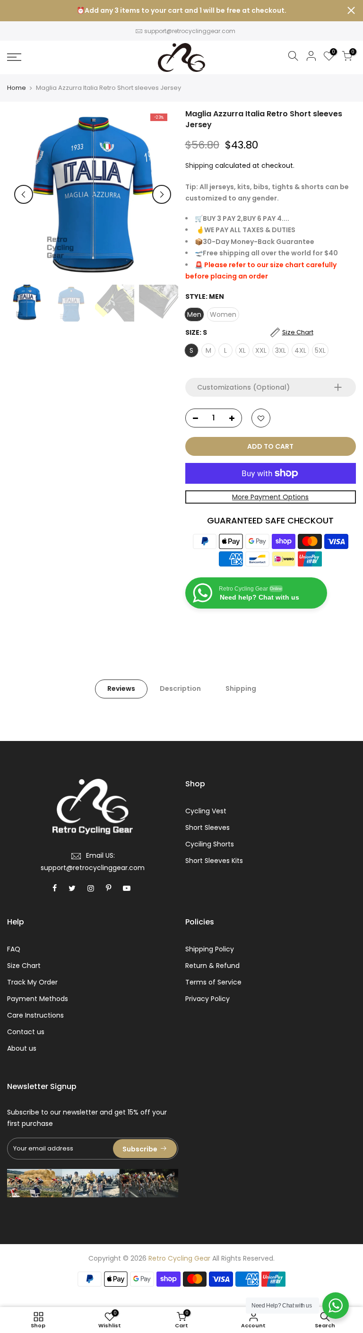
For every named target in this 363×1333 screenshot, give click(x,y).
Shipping (199, 165)
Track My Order (32, 982)
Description (180, 688)
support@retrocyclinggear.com (189, 31)
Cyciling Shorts (209, 844)
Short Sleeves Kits (214, 860)
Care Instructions (35, 1015)
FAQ (13, 949)
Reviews (121, 688)
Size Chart (24, 965)
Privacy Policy (207, 998)
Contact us (25, 1032)
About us (21, 1048)
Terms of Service (213, 982)
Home (16, 88)
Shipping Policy (209, 949)
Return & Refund (212, 965)
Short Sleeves (207, 827)
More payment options (270, 497)
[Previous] (23, 194)
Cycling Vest (205, 811)
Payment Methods (37, 998)
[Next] (161, 194)
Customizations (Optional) (243, 387)
